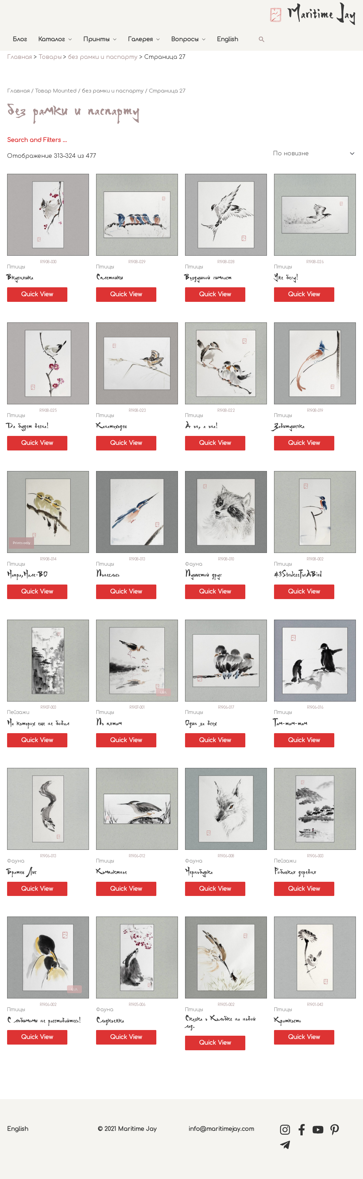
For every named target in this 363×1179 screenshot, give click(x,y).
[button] (262, 39)
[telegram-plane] (286, 1145)
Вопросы (185, 39)
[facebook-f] (303, 1129)
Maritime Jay (321, 14)
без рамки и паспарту (113, 91)
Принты (96, 39)
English (227, 39)
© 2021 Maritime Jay (127, 1129)
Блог (20, 39)
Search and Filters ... (37, 140)
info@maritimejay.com (221, 1129)
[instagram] (286, 1129)
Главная (18, 91)
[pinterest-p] (336, 1129)
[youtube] (319, 1129)
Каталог (51, 39)
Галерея (140, 39)
